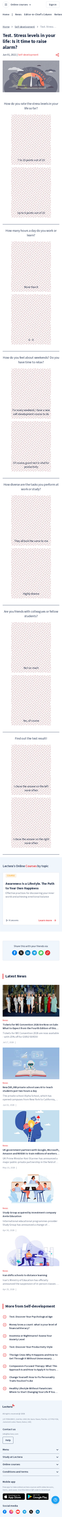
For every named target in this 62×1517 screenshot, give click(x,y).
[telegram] (34, 952)
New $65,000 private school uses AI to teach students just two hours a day (28, 1089)
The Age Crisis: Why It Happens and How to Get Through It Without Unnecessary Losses (33, 1356)
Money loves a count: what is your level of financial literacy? (33, 1326)
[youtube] (18, 1512)
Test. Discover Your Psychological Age (31, 1317)
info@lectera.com (10, 1434)
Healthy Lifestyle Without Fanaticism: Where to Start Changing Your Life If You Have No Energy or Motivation (32, 1390)
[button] (57, 55)
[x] (21, 952)
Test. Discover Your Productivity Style (31, 1347)
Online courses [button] (19, 4)
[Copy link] (47, 952)
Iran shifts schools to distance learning (25, 1275)
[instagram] (11, 1512)
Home (6, 14)
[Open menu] (6, 4)
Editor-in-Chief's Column (38, 14)
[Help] (55, 1500)
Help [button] (8, 1440)
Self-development (25, 27)
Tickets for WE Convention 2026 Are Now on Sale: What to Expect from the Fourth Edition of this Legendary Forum (30, 1026)
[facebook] (14, 952)
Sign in (53, 4)
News (18, 14)
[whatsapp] (41, 952)
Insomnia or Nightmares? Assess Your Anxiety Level (30, 1337)
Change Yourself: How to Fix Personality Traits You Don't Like (32, 1379)
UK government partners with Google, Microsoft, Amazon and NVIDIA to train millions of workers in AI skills (31, 1151)
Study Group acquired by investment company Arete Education (29, 1214)
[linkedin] (27, 952)
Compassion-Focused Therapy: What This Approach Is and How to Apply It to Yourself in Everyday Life (33, 1367)
